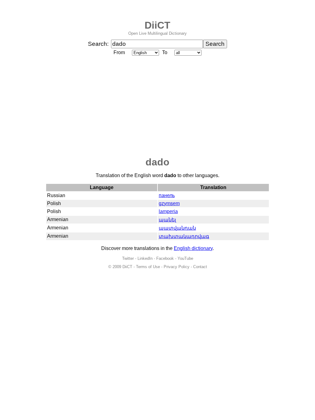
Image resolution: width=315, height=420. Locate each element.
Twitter (128, 258)
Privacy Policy (176, 266)
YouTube (185, 258)
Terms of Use (148, 266)
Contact (200, 266)
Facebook (165, 258)
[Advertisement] (157, 107)
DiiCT (157, 25)
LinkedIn (145, 258)
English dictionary (193, 248)
